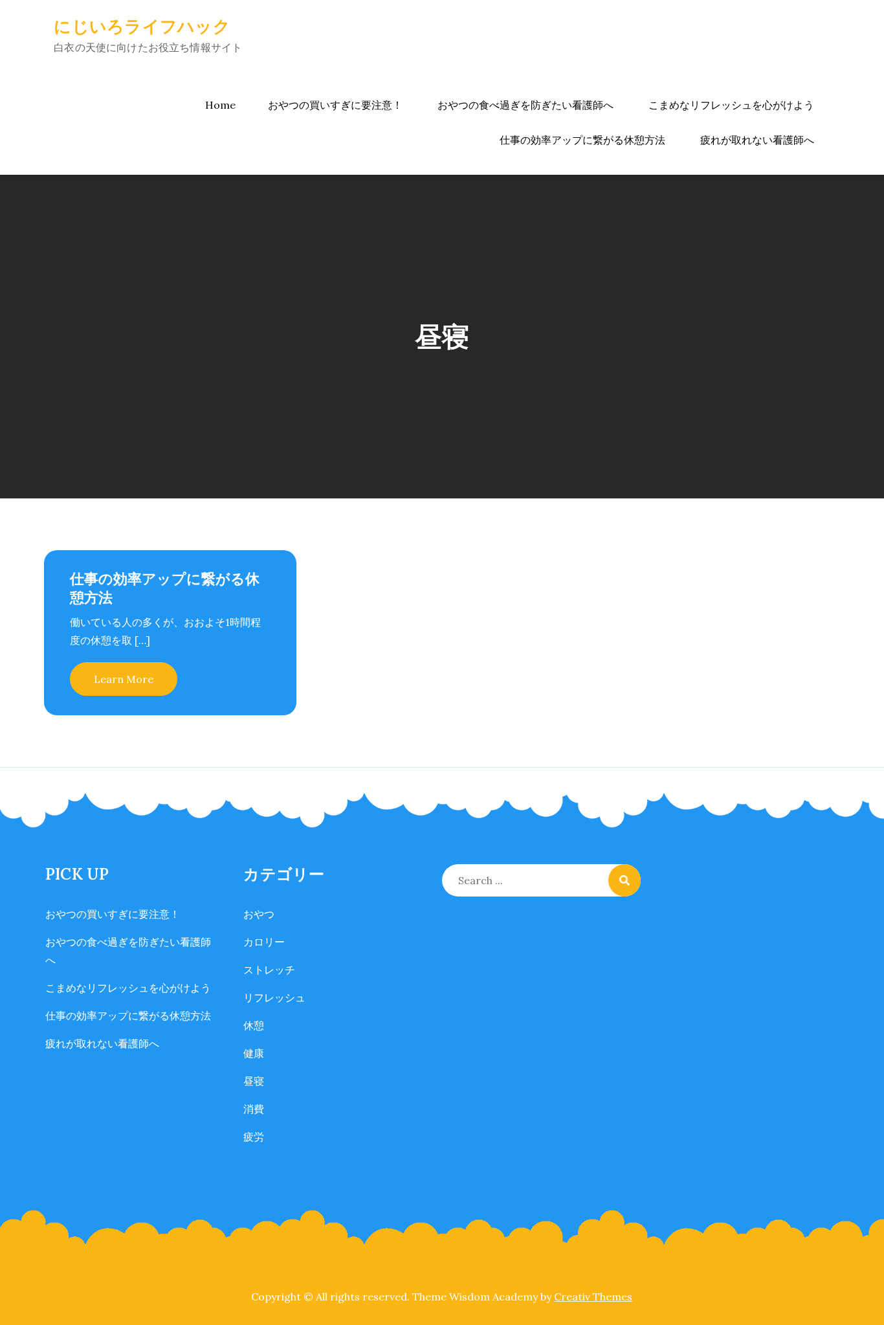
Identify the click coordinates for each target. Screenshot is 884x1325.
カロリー (264, 941)
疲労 (253, 1136)
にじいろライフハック (142, 26)
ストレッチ (269, 969)
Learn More (123, 679)
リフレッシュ (274, 997)
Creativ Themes (593, 1296)
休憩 (253, 1025)
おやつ (258, 913)
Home (220, 104)
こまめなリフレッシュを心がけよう (731, 104)
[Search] (624, 880)
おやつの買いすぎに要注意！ (335, 104)
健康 (253, 1053)
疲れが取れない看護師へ (757, 139)
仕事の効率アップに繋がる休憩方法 (582, 139)
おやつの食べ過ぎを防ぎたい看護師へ (525, 104)
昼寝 (253, 1080)
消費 (253, 1108)
